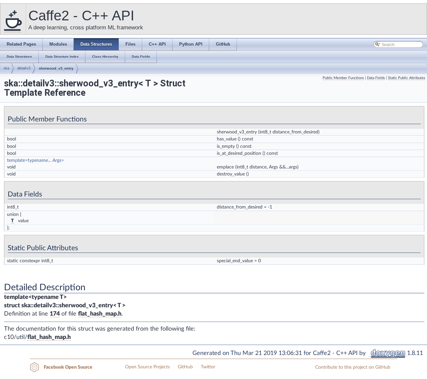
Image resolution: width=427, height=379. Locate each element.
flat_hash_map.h (99, 314)
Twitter (208, 367)
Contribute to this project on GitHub (352, 367)
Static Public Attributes (406, 78)
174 (55, 314)
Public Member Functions (343, 78)
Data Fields (376, 78)
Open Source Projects (147, 367)
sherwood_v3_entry (56, 68)
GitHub (185, 367)
